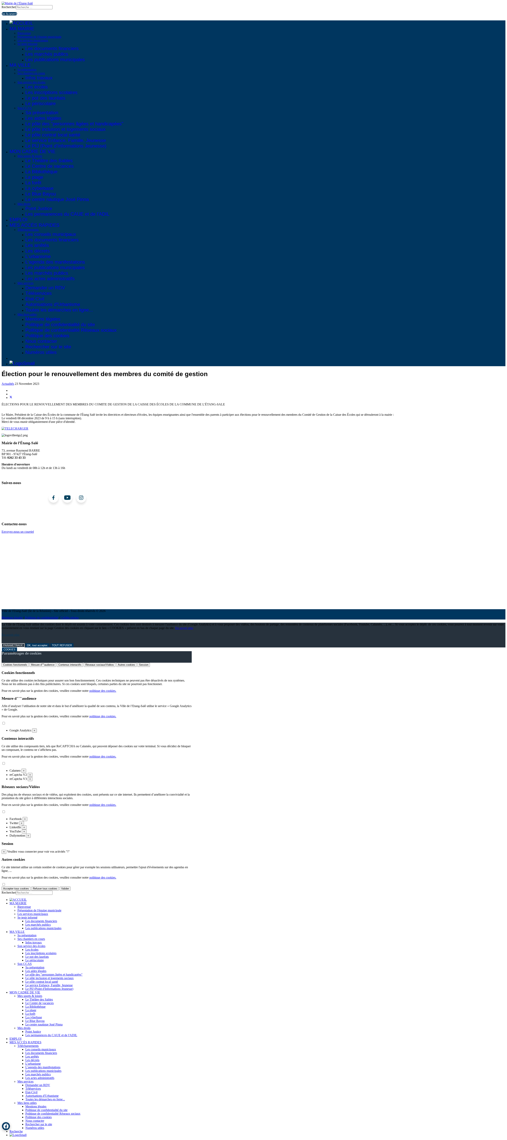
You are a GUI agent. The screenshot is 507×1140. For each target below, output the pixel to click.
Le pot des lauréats (45, 98)
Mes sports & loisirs (29, 156)
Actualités (8, 383)
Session (143, 664)
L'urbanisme (38, 256)
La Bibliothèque (41, 171)
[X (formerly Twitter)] (11, 397)
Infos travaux (38, 77)
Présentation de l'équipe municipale (39, 36)
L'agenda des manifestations (55, 262)
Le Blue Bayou (40, 193)
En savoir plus (184, 628)
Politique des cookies (47, 335)
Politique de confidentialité (41, 617)
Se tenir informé (27, 44)
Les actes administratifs (50, 278)
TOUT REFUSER (62, 645)
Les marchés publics (46, 54)
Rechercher (9, 7)
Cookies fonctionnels (15, 664)
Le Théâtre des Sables (49, 160)
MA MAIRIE (22, 28)
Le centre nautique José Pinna (57, 199)
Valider (65, 888)
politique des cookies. (102, 690)
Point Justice (38, 208)
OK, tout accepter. (37, 645)
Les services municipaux (32, 40)
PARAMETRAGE (13, 645)
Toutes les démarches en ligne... (59, 310)
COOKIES (9, 649)
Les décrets (37, 251)
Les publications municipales (55, 59)
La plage (34, 177)
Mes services (25, 283)
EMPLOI (19, 219)
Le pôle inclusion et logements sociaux (65, 129)
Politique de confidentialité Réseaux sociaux (71, 330)
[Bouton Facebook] (6, 1126)
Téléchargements (28, 229)
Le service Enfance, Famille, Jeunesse (65, 140)
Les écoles (36, 87)
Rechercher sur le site (48, 346)
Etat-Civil (34, 298)
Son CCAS (24, 108)
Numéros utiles (41, 352)
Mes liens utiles (27, 314)
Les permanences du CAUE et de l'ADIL (67, 214)
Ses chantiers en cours (31, 73)
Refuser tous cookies (45, 888)
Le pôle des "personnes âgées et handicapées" (74, 123)
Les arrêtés (37, 245)
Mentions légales (42, 319)
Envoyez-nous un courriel (18, 531)
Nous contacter (41, 341)
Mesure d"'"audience (42, 664)
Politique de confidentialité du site (60, 324)
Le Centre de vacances (49, 166)
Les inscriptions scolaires (51, 92)
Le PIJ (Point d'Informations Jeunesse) (65, 146)
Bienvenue (24, 33)
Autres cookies (126, 664)
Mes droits (23, 204)
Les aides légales (43, 118)
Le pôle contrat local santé (52, 134)
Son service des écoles (31, 82)
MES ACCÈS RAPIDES (34, 225)
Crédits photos (70, 617)
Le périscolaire (40, 103)
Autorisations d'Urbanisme (52, 304)
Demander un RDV (45, 287)
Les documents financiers (52, 48)
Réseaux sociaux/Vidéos (99, 664)
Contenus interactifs (69, 664)
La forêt (33, 182)
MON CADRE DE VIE (32, 151)
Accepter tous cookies (16, 888)
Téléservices (38, 293)
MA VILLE (20, 65)
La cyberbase (39, 188)
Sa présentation (26, 69)
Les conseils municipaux (50, 234)
